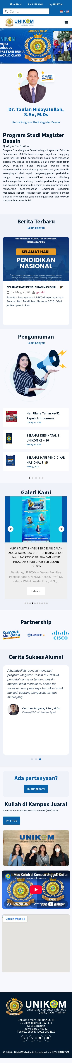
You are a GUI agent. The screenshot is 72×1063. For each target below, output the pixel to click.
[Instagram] (24, 1038)
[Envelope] (40, 1038)
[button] (66, 22)
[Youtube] (47, 1038)
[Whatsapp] (32, 1038)
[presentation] (10, 529)
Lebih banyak (36, 228)
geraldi (7, 292)
